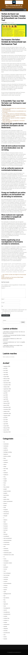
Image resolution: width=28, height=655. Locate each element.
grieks (5, 497)
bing (5, 458)
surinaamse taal (10, 270)
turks (5, 606)
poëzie (10, 267)
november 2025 (7, 384)
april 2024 (6, 423)
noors (5, 558)
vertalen (5, 616)
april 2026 (6, 374)
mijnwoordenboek (7, 540)
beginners (6, 454)
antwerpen (6, 446)
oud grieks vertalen (8, 562)
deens (5, 464)
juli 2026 (5, 368)
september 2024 (7, 413)
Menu (3, 9)
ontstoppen (6, 560)
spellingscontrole (7, 593)
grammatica (17, 266)
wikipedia (6, 628)
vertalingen (15, 271)
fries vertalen (6, 487)
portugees (6, 567)
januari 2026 (6, 380)
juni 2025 (6, 395)
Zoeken (4, 320)
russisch (5, 581)
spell (5, 591)
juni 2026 (6, 370)
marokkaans (6, 536)
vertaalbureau (7, 612)
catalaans (6, 462)
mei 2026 (6, 372)
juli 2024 (5, 417)
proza (13, 267)
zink (4, 634)
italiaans (5, 519)
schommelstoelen (7, 583)
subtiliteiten (6, 269)
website (5, 626)
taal (4, 595)
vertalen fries (6, 618)
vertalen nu (6, 620)
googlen (5, 493)
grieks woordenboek (8, 501)
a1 (4, 441)
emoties (16, 265)
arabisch (5, 448)
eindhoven (6, 474)
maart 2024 (6, 425)
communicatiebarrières (17, 263)
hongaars (6, 509)
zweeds (5, 638)
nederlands (6, 550)
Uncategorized (7, 608)
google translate (7, 491)
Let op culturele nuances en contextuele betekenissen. (14, 113)
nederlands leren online (9, 554)
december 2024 (7, 407)
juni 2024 (6, 419)
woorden (5, 630)
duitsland (6, 472)
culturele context (7, 265)
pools (5, 564)
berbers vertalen (7, 456)
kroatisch (6, 528)
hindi (5, 507)
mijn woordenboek (8, 538)
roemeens (6, 577)
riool (5, 571)
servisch (5, 587)
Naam (3, 299)
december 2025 (7, 382)
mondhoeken (6, 542)
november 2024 (7, 409)
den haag (6, 468)
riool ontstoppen (7, 573)
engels (5, 478)
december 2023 (7, 431)
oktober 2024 (6, 411)
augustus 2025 (7, 390)
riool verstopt (6, 575)
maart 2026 (6, 376)
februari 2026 (7, 378)
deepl (5, 466)
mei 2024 (6, 421)
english (5, 480)
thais (5, 601)
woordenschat (21, 271)
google (5, 489)
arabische (6, 450)
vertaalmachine (7, 614)
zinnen (5, 636)
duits (5, 470)
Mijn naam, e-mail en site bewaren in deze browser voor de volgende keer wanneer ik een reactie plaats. (15, 310)
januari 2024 (6, 429)
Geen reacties (11, 22)
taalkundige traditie (18, 270)
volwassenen (6, 624)
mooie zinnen (7, 544)
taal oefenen (6, 597)
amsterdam (6, 443)
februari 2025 (7, 403)
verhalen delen (9, 271)
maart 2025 (6, 401)
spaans (5, 589)
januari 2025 (6, 405)
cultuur (12, 265)
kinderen (5, 523)
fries (5, 484)
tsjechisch (6, 603)
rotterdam (6, 579)
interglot (5, 515)
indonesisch (6, 513)
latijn (5, 532)
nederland (6, 548)
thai (4, 599)
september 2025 (7, 388)
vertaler (5, 622)
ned (4, 546)
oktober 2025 (6, 386)
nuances (6, 267)
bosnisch (6, 460)
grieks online (6, 499)
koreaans (6, 526)
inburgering (6, 511)
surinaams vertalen (14, 269)
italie (5, 521)
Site (2, 306)
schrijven (6, 585)
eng (4, 476)
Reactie (3, 287)
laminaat (5, 530)
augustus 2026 (7, 366)
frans (5, 482)
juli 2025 (5, 393)
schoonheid (17, 267)
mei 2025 (6, 397)
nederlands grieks (7, 552)
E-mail (3, 302)
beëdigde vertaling (8, 452)
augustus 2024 (7, 415)
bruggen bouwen (7, 263)
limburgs (5, 534)
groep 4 (5, 503)
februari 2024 (7, 427)
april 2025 (6, 399)
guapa (5, 505)
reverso (5, 569)
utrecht (5, 610)
